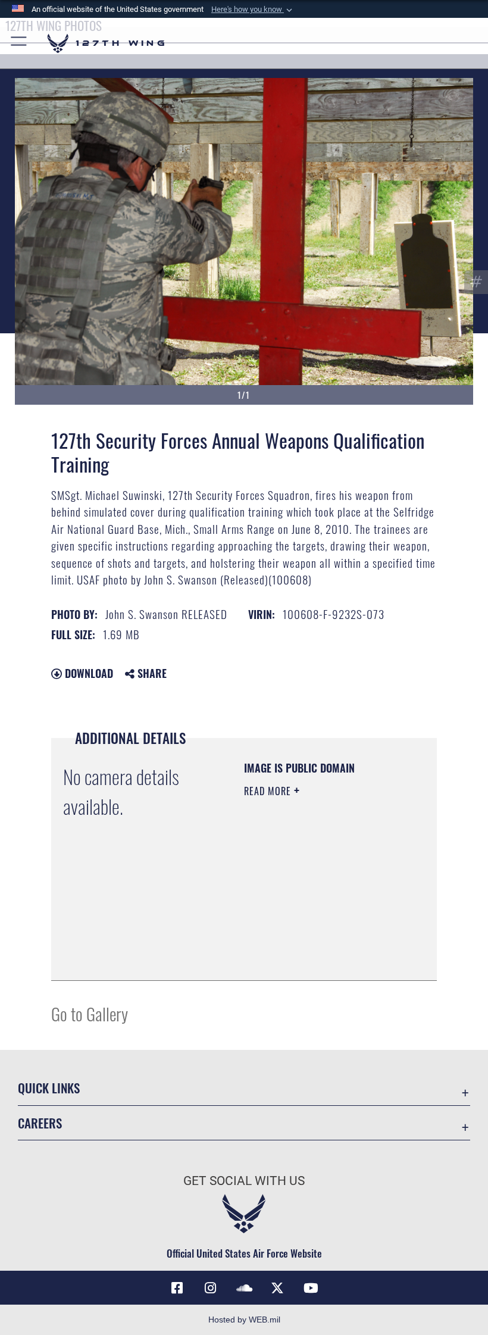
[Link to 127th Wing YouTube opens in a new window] (311, 1288)
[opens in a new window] (211, 1288)
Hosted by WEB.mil (244, 1319)
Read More (269, 791)
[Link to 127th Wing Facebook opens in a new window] (177, 1288)
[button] (253, 9)
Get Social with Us (244, 1181)
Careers (40, 1123)
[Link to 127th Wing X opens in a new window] (277, 1288)
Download (87, 673)
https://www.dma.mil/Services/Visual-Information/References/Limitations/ (316, 941)
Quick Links (49, 1087)
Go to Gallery (89, 1013)
